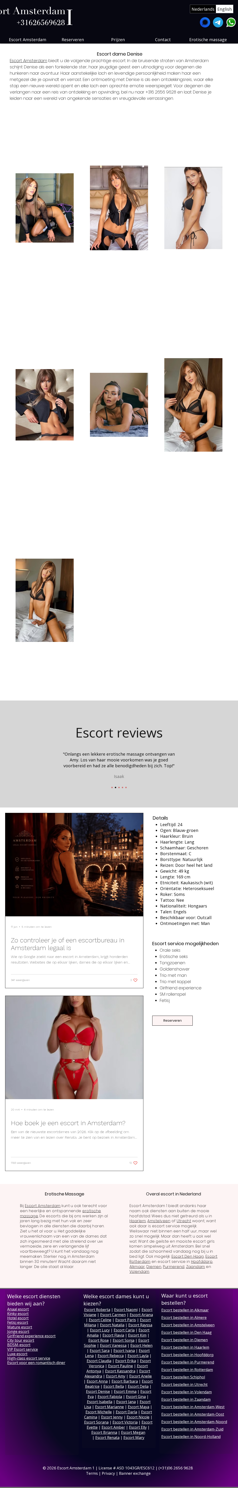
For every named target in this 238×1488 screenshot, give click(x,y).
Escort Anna (97, 1381)
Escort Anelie (140, 1376)
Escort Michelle (99, 1412)
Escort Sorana (96, 1422)
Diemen (153, 1266)
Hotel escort (18, 1318)
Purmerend (173, 1266)
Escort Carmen (113, 1314)
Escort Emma (125, 1391)
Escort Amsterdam (28, 60)
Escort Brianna (104, 1432)
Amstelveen (158, 1221)
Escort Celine (100, 1319)
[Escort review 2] (115, 787)
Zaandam (195, 1266)
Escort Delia (138, 1386)
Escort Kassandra (120, 1371)
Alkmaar (137, 1266)
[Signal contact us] (205, 22)
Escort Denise (98, 1391)
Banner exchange (135, 1473)
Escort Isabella (99, 1401)
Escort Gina (136, 1396)
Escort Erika (125, 1360)
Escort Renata (107, 1437)
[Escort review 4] (122, 787)
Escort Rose (98, 1340)
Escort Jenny (112, 1417)
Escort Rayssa (140, 1325)
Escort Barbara (125, 1381)
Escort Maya (138, 1406)
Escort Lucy (100, 1330)
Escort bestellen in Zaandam (186, 1399)
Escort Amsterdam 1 (76, 1468)
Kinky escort (18, 1313)
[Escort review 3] (119, 787)
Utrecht (184, 1221)
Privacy (108, 1473)
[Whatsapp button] (231, 22)
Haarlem (137, 1221)
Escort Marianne (109, 1406)
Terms (92, 1473)
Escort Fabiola (110, 1396)
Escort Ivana (124, 1350)
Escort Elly (138, 1427)
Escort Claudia (99, 1360)
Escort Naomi (126, 1309)
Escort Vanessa (113, 1345)
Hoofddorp (201, 1261)
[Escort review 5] (126, 787)
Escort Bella (113, 1386)
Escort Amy (115, 1376)
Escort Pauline (120, 1365)
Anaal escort (18, 1309)
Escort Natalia (112, 1325)
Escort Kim (137, 1335)
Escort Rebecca (111, 1355)
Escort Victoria (125, 1422)
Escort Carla (124, 1330)
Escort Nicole (138, 1417)
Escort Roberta (97, 1309)
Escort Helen (141, 1345)
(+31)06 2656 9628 (176, 1468)
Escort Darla (126, 1412)
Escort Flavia (113, 1335)
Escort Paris (125, 1319)
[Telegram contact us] (218, 22)
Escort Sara (99, 1350)
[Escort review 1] (112, 787)
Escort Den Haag (188, 1256)
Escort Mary (133, 1437)
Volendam (139, 1271)
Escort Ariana (141, 1314)
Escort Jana (126, 1401)
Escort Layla (138, 1355)
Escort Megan (133, 1432)
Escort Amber (113, 1427)
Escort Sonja (123, 1340)
